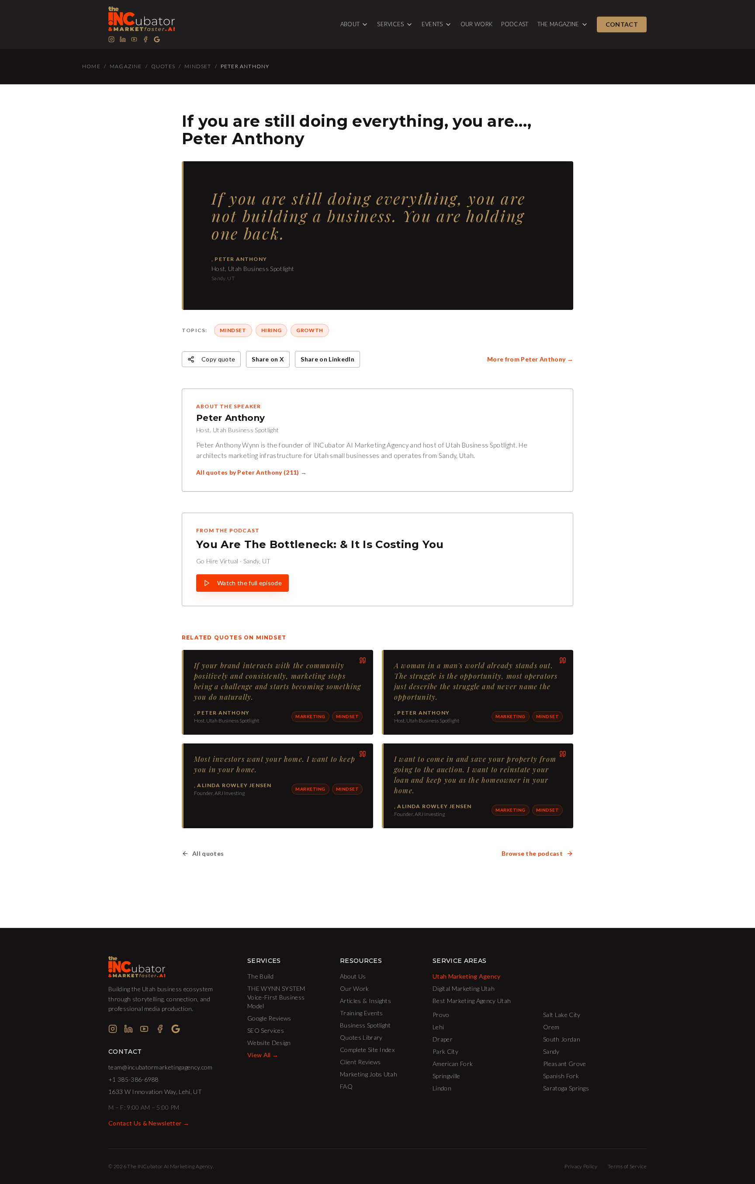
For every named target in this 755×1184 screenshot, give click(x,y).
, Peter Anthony (221, 712)
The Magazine (558, 24)
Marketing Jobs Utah (368, 1074)
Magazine (126, 66)
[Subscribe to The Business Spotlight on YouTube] (134, 39)
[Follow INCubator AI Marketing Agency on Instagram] (111, 39)
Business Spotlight (365, 1025)
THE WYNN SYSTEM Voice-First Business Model (276, 997)
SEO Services (265, 1030)
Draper (443, 1039)
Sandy (551, 1051)
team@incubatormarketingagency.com (160, 1067)
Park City (445, 1051)
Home (91, 66)
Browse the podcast (532, 853)
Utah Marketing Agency (467, 976)
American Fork (453, 1063)
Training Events (361, 1013)
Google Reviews (269, 1018)
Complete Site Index (367, 1049)
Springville (447, 1076)
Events (432, 24)
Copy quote (218, 359)
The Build (260, 976)
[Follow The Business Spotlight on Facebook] (145, 39)
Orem (551, 1027)
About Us (353, 976)
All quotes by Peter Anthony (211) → (251, 472)
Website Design (269, 1042)
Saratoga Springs (566, 1088)
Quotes (163, 66)
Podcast (514, 24)
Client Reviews (360, 1062)
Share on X (268, 359)
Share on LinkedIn (327, 359)
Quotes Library (361, 1037)
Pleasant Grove (564, 1063)
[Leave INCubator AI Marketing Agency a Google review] (157, 39)
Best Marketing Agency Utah (472, 1000)
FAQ (346, 1086)
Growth (309, 330)
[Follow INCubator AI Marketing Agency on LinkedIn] (123, 39)
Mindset (197, 66)
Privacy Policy (581, 1166)
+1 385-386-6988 (133, 1079)
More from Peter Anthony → (530, 359)
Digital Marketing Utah (464, 988)
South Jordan (561, 1039)
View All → (262, 1055)
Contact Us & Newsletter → (148, 1123)
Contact (622, 24)
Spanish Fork (561, 1076)
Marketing (310, 716)
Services (390, 24)
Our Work (477, 24)
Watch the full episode (249, 583)
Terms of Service (627, 1166)
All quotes (208, 853)
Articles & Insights (365, 1000)
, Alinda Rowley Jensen (232, 785)
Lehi (438, 1027)
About (350, 24)
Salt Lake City (561, 1014)
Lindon (442, 1088)
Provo (441, 1014)
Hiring (271, 330)
